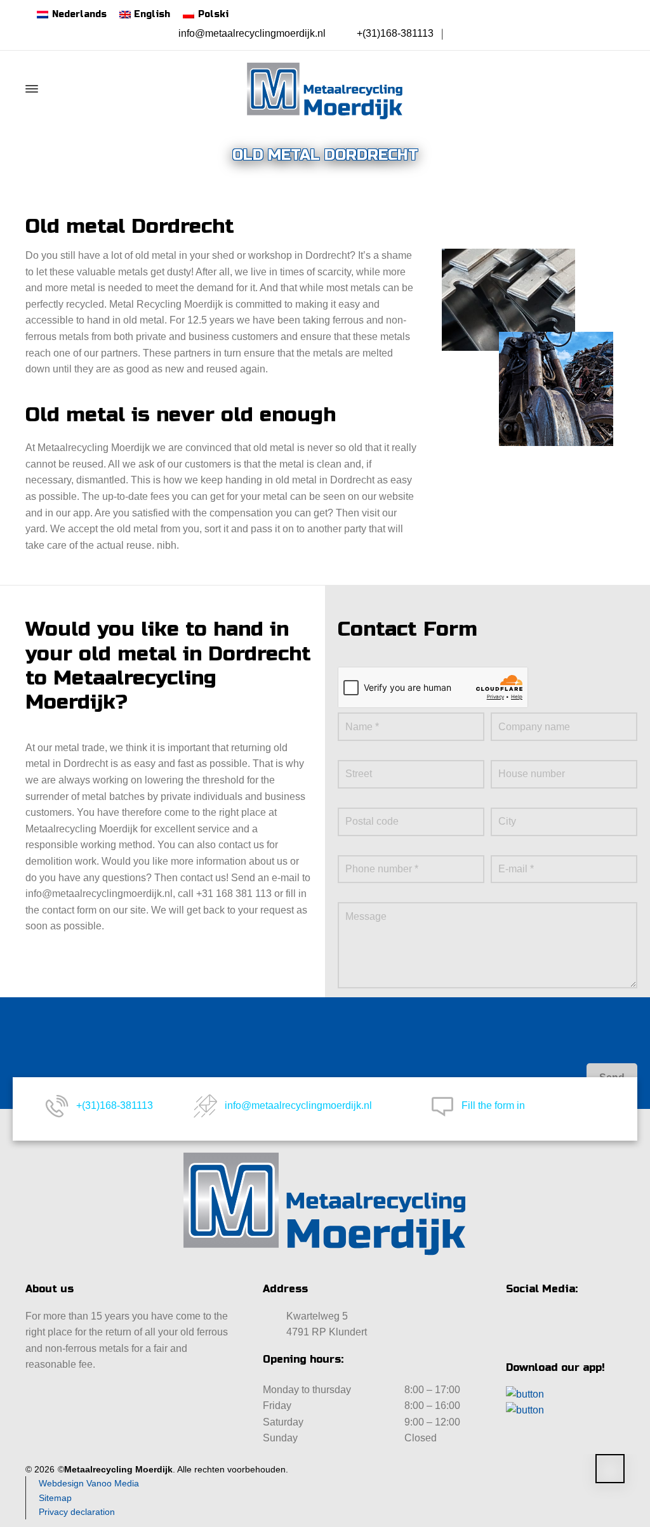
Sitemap (55, 1498)
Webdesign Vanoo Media (89, 1483)
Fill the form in (493, 1105)
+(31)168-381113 (395, 33)
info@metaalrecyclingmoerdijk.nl (252, 33)
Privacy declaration (77, 1512)
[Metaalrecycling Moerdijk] (325, 89)
